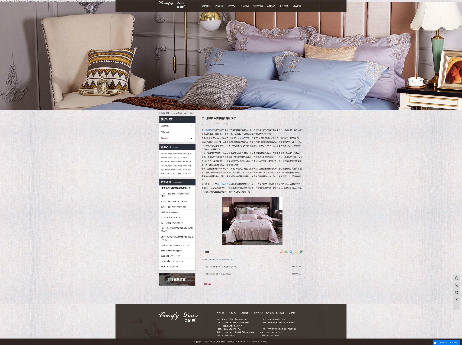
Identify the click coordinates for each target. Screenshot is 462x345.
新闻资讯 (245, 6)
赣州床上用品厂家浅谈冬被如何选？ (175, 158)
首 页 (173, 113)
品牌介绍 (219, 6)
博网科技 (264, 342)
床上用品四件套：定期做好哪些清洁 (223, 267)
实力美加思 (258, 6)
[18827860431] (456, 285)
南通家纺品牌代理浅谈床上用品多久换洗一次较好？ (178, 170)
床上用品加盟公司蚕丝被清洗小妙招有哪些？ (178, 166)
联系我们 (297, 6)
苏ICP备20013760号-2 (244, 342)
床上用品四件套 (208, 130)
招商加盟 (284, 6)
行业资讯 (191, 113)
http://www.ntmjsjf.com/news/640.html (221, 259)
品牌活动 (165, 132)
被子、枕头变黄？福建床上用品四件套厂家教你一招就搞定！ (178, 174)
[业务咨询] (456, 277)
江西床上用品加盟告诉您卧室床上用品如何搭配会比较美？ (178, 154)
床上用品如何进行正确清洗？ (221, 274)
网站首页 (206, 6)
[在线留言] (456, 299)
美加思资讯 (181, 113)
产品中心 (232, 6)
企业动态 (165, 126)
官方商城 (271, 6)
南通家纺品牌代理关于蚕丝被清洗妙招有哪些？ (178, 162)
